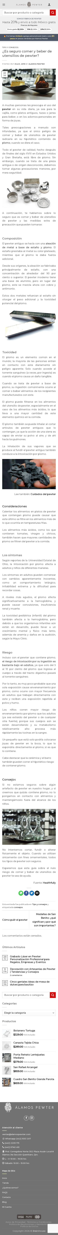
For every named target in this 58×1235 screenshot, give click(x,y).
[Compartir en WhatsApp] (20, 893)
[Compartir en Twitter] (31, 893)
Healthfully (49, 882)
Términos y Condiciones (39, 1222)
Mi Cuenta (6, 1207)
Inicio (4, 1178)
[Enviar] (53, 12)
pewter (6, 109)
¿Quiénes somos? (10, 1188)
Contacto (6, 1197)
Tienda (5, 1183)
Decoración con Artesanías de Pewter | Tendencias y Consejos (32, 970)
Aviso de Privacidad (15, 1222)
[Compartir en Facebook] (26, 893)
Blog (4, 1202)
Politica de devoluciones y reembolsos (29, 1224)
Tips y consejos (10, 47)
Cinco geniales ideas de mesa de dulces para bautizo (30, 983)
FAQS (4, 1192)
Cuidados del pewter (43, 494)
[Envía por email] (37, 893)
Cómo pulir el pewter (15, 919)
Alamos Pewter (37, 64)
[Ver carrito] (54, 5)
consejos (18, 907)
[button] (3, 4)
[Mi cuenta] (49, 4)
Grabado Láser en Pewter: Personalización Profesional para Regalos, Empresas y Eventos (30, 959)
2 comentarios (21, 975)
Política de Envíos (29, 1226)
